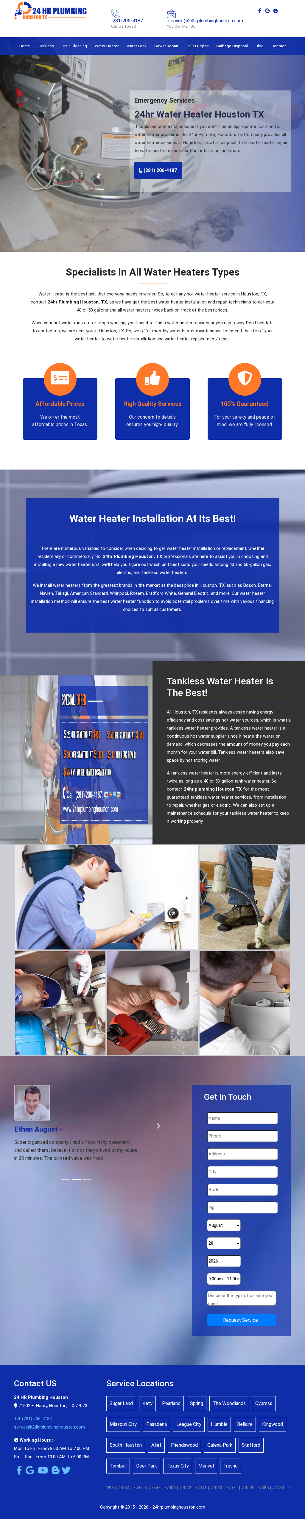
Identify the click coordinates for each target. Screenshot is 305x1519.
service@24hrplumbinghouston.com (205, 21)
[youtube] (41, 1472)
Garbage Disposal (232, 45)
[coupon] (76, 759)
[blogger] (275, 11)
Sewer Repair (166, 45)
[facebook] (259, 11)
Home (24, 45)
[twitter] (65, 1472)
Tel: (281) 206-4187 (33, 1418)
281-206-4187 (128, 21)
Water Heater (107, 45)
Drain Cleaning (74, 45)
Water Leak (136, 45)
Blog (260, 45)
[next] (159, 1130)
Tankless (46, 45)
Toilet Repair (197, 45)
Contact (278, 45)
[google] (267, 11)
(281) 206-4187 (159, 170)
